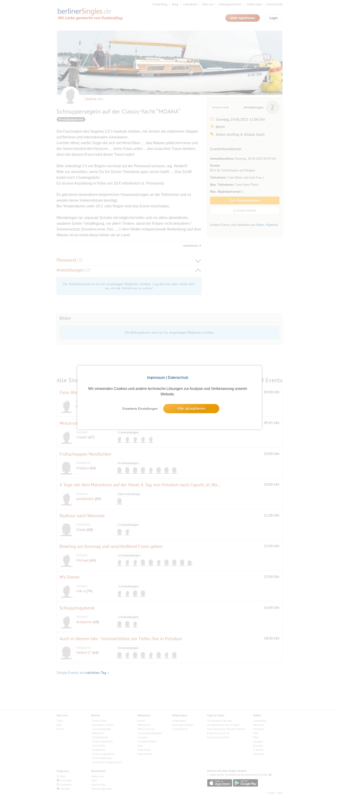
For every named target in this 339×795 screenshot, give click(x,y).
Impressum (156, 378)
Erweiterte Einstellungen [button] (140, 408)
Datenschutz (178, 378)
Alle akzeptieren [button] (191, 408)
